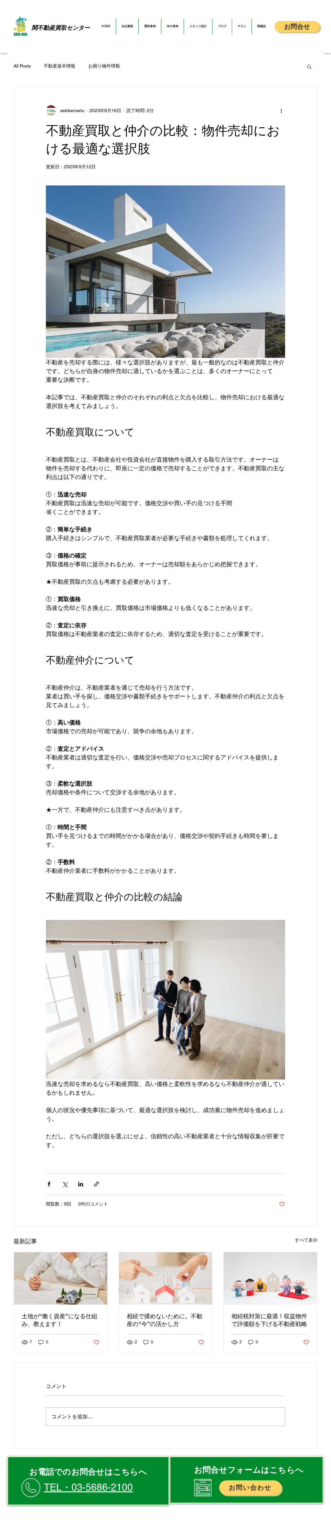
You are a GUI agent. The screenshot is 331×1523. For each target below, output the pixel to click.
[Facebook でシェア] (49, 1184)
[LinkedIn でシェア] (81, 1184)
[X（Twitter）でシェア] (65, 1184)
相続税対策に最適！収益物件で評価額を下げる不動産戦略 (269, 1320)
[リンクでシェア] (96, 1184)
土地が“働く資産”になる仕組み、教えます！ (59, 1320)
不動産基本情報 (59, 65)
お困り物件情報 (104, 65)
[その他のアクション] (281, 110)
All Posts (22, 65)
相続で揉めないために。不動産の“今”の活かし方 (164, 1320)
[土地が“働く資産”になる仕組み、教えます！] (60, 1278)
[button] (309, 66)
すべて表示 (306, 1240)
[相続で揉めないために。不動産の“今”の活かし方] (165, 1278)
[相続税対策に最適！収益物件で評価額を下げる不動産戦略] (270, 1278)
